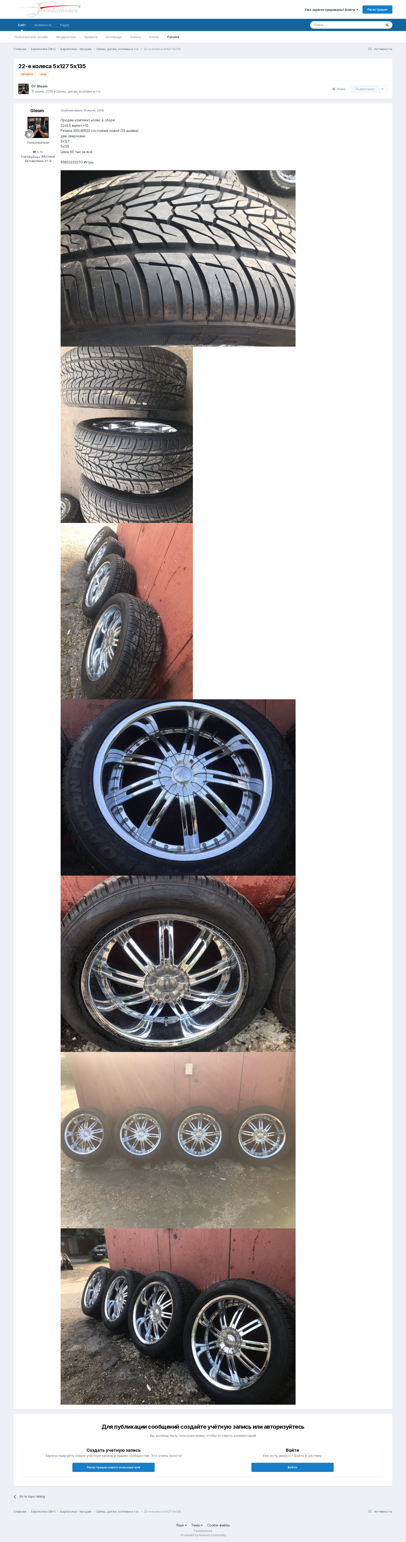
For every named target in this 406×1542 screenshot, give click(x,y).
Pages (64, 25)
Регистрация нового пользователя (113, 1467)
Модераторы (66, 37)
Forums (173, 37)
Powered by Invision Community (204, 1535)
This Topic (368, 25)
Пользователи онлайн (31, 37)
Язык (180, 1525)
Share (340, 89)
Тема (196, 1525)
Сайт (22, 25)
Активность (43, 25)
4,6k (39, 152)
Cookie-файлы (218, 1525)
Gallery (135, 37)
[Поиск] (387, 25)
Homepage (114, 37)
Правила (91, 37)
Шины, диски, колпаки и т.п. (79, 91)
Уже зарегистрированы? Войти (330, 10)
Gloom (42, 86)
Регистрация (377, 9)
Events (154, 37)
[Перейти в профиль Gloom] (23, 89)
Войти (292, 1467)
